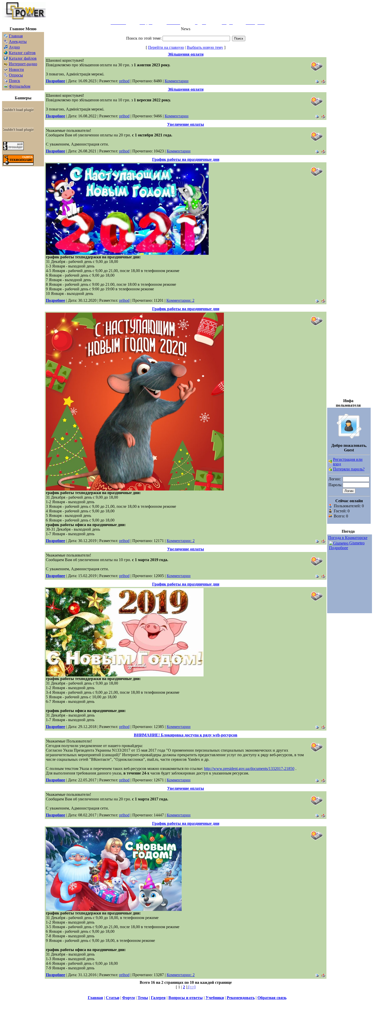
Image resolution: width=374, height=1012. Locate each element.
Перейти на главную (166, 47)
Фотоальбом (19, 86)
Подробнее (338, 548)
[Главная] (6, 37)
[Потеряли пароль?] (330, 470)
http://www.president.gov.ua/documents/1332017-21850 (249, 768)
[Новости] (6, 70)
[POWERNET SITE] (24, 18)
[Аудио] (6, 48)
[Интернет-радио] (6, 64)
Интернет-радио (23, 64)
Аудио (14, 47)
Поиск (14, 80)
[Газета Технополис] (18, 164)
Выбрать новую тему (205, 47)
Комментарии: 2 (180, 300)
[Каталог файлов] (6, 59)
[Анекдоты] (6, 42)
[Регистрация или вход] (330, 462)
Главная (16, 36)
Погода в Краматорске (347, 537)
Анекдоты (18, 41)
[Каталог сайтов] (6, 53)
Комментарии (177, 81)
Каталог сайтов (22, 53)
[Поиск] (6, 81)
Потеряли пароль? (349, 469)
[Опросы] (6, 76)
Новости (16, 69)
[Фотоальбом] (6, 87)
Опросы (16, 75)
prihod (124, 81)
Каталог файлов (23, 58)
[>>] (191, 987)
